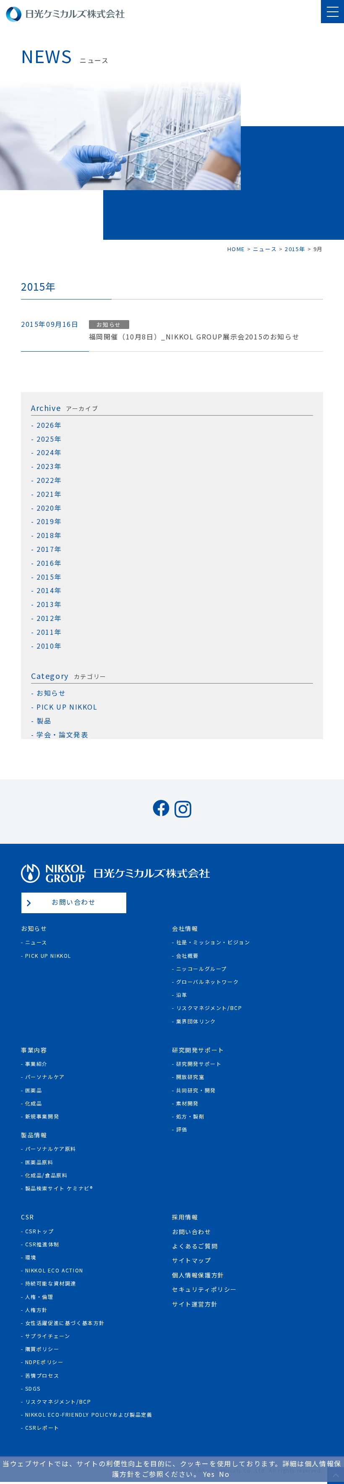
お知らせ (51, 693)
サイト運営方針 (195, 1304)
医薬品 (33, 1090)
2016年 (49, 563)
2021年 (49, 494)
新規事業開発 (42, 1116)
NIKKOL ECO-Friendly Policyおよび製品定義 (89, 1414)
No (224, 1474)
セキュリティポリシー (204, 1289)
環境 (30, 1257)
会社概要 (187, 955)
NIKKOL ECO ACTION (54, 1270)
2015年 (49, 576)
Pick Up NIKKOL (48, 955)
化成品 (33, 1103)
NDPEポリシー (44, 1361)
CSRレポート (42, 1427)
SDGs (33, 1388)
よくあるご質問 (195, 1246)
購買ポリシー (42, 1348)
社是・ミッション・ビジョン (213, 942)
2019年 (49, 521)
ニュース (36, 942)
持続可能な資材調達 (50, 1283)
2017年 (49, 549)
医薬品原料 (39, 1162)
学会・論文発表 (62, 734)
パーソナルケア (45, 1076)
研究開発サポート (199, 1063)
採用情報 (185, 1217)
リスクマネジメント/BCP (209, 1007)
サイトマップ (191, 1260)
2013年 (49, 604)
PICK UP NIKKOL (66, 706)
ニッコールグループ (201, 968)
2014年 (49, 590)
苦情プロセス (42, 1375)
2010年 (49, 645)
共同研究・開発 (196, 1090)
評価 (182, 1129)
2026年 (49, 425)
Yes (209, 1474)
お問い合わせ (74, 902)
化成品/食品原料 (46, 1175)
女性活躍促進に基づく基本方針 (65, 1322)
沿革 (182, 994)
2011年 (49, 632)
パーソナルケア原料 (50, 1148)
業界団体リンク (196, 1021)
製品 (43, 720)
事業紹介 (36, 1063)
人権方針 (36, 1309)
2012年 (49, 618)
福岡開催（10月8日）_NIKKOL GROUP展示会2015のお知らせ (194, 336)
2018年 (49, 535)
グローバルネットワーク (207, 981)
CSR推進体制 (42, 1244)
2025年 (49, 439)
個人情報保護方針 (198, 1275)
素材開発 (187, 1103)
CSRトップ (39, 1231)
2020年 (49, 508)
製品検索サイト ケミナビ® (59, 1188)
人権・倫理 (39, 1296)
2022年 (49, 480)
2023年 (49, 466)
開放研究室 (190, 1076)
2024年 (49, 452)
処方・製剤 (190, 1116)
